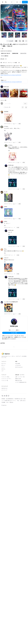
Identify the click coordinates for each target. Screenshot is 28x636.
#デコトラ (5, 62)
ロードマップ (4, 390)
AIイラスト (4, 363)
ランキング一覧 (5, 380)
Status (7, 402)
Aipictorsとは (4, 388)
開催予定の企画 (18, 380)
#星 (1, 62)
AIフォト (3, 365)
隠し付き (7, 107)
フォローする (14, 333)
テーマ (3, 367)
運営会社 (11, 402)
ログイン (25, 2)
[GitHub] (8, 396)
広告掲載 (3, 402)
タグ (2, 370)
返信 (20, 123)
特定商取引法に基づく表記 (20, 398)
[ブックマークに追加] (20, 41)
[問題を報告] (16, 124)
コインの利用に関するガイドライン (9, 400)
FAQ (18, 400)
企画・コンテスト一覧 (19, 376)
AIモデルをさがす (19, 367)
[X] (2, 396)
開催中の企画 (18, 378)
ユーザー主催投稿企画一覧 (20, 382)
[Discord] (4, 396)
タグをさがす (18, 365)
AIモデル (3, 369)
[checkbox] (4, 107)
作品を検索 (17, 363)
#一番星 (15, 62)
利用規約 (3, 398)
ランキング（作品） (6, 376)
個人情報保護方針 (10, 398)
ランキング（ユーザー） (7, 378)
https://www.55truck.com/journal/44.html (11, 75)
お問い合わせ (22, 400)
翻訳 (1, 77)
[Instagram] (6, 396)
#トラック (10, 62)
